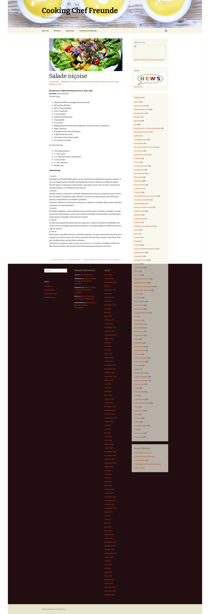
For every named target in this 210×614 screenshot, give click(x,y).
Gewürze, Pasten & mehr (143, 207)
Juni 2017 (108, 519)
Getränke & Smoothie (142, 200)
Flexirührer (138, 181)
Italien (136, 241)
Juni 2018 (108, 474)
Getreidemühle (139, 203)
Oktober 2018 (109, 459)
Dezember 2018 (110, 452)
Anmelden (48, 286)
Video (136, 414)
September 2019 (111, 418)
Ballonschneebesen (141, 109)
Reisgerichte (139, 335)
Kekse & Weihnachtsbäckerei (144, 249)
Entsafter (137, 158)
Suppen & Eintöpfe (141, 377)
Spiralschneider (140, 373)
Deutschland (138, 143)
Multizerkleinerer (107, 82)
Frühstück (137, 192)
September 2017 (111, 508)
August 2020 (109, 380)
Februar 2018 (109, 489)
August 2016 (109, 557)
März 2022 (108, 316)
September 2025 (111, 282)
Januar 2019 (109, 448)
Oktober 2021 (109, 331)
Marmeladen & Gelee (141, 279)
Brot (135, 124)
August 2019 (109, 421)
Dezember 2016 (110, 542)
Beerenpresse (139, 113)
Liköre (136, 271)
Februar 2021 (109, 357)
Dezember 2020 (110, 365)
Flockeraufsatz (139, 185)
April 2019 (108, 436)
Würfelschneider (140, 426)
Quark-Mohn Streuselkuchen (144, 456)
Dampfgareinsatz (140, 139)
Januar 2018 (109, 493)
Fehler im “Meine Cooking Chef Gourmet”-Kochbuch (85, 281)
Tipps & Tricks (139, 384)
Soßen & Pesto (139, 362)
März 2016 (108, 576)
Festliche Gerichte (141, 166)
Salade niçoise (139, 468)
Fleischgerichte (139, 173)
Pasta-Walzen (139, 309)
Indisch (136, 234)
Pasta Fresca (139, 305)
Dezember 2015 (110, 587)
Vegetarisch (138, 410)
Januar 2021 (109, 361)
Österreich (138, 298)
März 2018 (108, 485)
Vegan (136, 407)
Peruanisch (138, 320)
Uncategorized (139, 399)
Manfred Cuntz (56, 84)
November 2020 (110, 369)
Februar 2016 (109, 580)
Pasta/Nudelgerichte (141, 313)
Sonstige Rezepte (140, 358)
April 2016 (108, 572)
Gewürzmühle (139, 211)
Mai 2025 (108, 286)
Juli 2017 (108, 516)
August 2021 (109, 339)
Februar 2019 (109, 444)
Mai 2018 (108, 478)
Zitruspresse (139, 433)
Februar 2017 (109, 534)
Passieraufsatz (139, 301)
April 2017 (108, 527)
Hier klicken (138, 87)
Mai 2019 (108, 433)
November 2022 (110, 305)
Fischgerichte (139, 170)
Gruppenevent (84, 82)
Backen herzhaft (140, 106)
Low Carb (137, 275)
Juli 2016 (108, 561)
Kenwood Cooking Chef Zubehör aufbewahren (85, 305)
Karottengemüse (86, 275)
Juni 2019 (108, 429)
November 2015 (110, 591)
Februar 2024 (109, 297)
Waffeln (137, 422)
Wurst (136, 429)
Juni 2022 (108, 308)
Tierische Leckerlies (141, 380)
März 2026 (108, 275)
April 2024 (108, 293)
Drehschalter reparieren (143, 453)
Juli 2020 (108, 384)
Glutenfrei (137, 215)
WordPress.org (49, 297)
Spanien (137, 369)
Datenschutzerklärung (87, 31)
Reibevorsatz (139, 331)
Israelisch (137, 237)
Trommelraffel (139, 392)
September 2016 (111, 553)
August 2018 (109, 467)
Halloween (138, 222)
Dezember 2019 (110, 406)
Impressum (70, 31)
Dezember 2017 (110, 497)
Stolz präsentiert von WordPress (54, 609)
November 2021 (110, 327)
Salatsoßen (138, 343)
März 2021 (108, 354)
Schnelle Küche (139, 346)
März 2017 (108, 531)
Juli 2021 (108, 342)
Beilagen (137, 117)
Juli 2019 (108, 425)
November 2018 (110, 455)
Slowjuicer (138, 354)
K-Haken (137, 245)
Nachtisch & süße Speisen (143, 286)
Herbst (136, 230)
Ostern (136, 294)
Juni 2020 (108, 388)
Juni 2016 (108, 564)
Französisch (74, 82)
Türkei (136, 395)
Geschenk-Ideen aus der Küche (145, 196)
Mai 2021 (108, 350)
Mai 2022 (108, 312)
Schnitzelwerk (139, 350)
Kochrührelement (140, 260)
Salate (116, 82)
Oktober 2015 (109, 595)
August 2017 (109, 512)
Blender (66, 82)
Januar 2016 (109, 583)
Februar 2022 (109, 320)
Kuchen (137, 264)
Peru (136, 316)
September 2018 (111, 463)
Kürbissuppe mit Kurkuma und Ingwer (102, 259)
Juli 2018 (108, 470)
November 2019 (110, 410)
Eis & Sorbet (138, 151)
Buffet (136, 136)
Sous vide (137, 365)
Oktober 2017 (109, 504)
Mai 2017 (108, 523)
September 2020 (111, 376)
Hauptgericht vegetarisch (143, 226)
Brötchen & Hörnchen (142, 132)
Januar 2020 (109, 403)
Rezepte (57, 31)
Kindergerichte (139, 252)
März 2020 (108, 395)
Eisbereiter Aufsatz (141, 155)
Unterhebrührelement (142, 403)
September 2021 (111, 335)
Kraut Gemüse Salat (141, 460)
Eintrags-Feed (49, 290)
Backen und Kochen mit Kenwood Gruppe (149, 60)
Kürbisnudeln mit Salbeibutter (65, 259)
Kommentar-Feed (50, 294)
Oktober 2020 (109, 372)
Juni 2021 (108, 346)
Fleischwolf (138, 177)
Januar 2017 (109, 538)
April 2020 (108, 391)
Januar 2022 (109, 324)
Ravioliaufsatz (139, 324)
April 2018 (108, 482)
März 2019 (108, 440)
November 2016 (110, 546)
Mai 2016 (108, 568)
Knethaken (138, 256)
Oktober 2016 (109, 549)
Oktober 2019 (109, 414)
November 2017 (110, 500)
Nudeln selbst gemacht (142, 290)
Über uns (45, 31)
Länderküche (95, 82)
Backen (137, 102)
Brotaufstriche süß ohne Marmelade (147, 128)
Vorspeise (138, 418)
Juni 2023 (108, 301)
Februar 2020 (109, 399)
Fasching (137, 162)
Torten (136, 388)
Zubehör (137, 437)
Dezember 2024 (110, 290)
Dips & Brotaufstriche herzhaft (145, 147)
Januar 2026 (109, 278)
